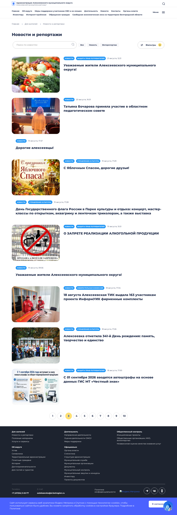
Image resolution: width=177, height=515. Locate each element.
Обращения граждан (59, 15)
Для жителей (18, 432)
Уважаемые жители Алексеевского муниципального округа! (69, 275)
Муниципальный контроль (77, 470)
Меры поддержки (72, 441)
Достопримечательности (24, 467)
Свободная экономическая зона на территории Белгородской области (107, 15)
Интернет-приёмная (36, 15)
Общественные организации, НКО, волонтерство (134, 439)
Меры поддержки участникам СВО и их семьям (58, 11)
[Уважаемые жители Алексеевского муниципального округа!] (36, 74)
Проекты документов (74, 479)
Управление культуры (88, 161)
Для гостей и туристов (23, 470)
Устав (14, 450)
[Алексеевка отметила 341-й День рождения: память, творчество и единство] (36, 345)
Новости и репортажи (22, 435)
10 (124, 415)
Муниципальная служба (75, 460)
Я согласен (158, 504)
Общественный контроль (129, 432)
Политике (15, 508)
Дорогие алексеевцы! (35, 148)
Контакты (116, 11)
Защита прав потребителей (91, 58)
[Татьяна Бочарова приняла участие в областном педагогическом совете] (36, 115)
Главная (15, 11)
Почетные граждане (21, 460)
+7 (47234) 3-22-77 (20, 493)
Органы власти (130, 11)
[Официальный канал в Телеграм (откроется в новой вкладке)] (147, 491)
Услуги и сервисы (20, 441)
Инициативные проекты (128, 435)
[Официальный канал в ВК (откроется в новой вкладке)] (154, 491)
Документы (69, 467)
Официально (70, 447)
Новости (104, 11)
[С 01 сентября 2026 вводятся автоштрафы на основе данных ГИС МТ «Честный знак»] (36, 386)
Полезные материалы (22, 438)
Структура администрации (77, 457)
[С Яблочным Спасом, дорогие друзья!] (36, 177)
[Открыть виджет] (168, 506)
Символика (17, 454)
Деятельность (91, 11)
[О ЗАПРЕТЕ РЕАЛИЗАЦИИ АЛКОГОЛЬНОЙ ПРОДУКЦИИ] (36, 242)
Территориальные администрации (28, 457)
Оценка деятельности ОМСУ (78, 438)
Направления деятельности (77, 435)
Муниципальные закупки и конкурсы (82, 473)
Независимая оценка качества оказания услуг (139, 444)
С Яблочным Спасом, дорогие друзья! (96, 168)
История (16, 463)
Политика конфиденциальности (105, 491)
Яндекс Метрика (64, 503)
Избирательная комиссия (90, 288)
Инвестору (18, 15)
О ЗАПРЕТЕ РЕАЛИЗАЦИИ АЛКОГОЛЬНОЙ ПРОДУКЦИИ (111, 233)
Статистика (69, 454)
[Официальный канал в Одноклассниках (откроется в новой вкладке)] (162, 491)
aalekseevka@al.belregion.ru (51, 493)
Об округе (27, 11)
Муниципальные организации (78, 463)
